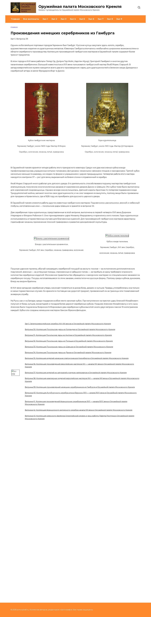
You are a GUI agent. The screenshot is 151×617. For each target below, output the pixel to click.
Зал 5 (82, 19)
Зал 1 (45, 19)
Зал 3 (63, 19)
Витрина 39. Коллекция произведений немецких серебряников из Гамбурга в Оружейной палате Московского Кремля (80, 387)
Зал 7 (100, 19)
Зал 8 (110, 19)
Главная (15, 19)
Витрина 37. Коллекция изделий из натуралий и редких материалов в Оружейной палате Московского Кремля (76, 373)
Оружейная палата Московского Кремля (80, 6)
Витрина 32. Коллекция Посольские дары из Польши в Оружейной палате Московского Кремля (69, 341)
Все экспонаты (31, 19)
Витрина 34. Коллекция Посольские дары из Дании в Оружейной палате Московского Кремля (68, 352)
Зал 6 (91, 19)
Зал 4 (73, 19)
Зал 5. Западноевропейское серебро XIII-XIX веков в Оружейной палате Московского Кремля (68, 324)
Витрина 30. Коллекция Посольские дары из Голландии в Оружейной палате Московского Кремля (70, 329)
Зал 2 (54, 19)
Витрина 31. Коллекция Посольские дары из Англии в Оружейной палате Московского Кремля (68, 335)
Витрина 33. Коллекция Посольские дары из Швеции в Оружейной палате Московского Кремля (69, 347)
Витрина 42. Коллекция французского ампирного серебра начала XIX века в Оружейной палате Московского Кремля (78, 410)
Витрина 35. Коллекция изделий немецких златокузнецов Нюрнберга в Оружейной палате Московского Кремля (76, 358)
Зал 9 (119, 19)
